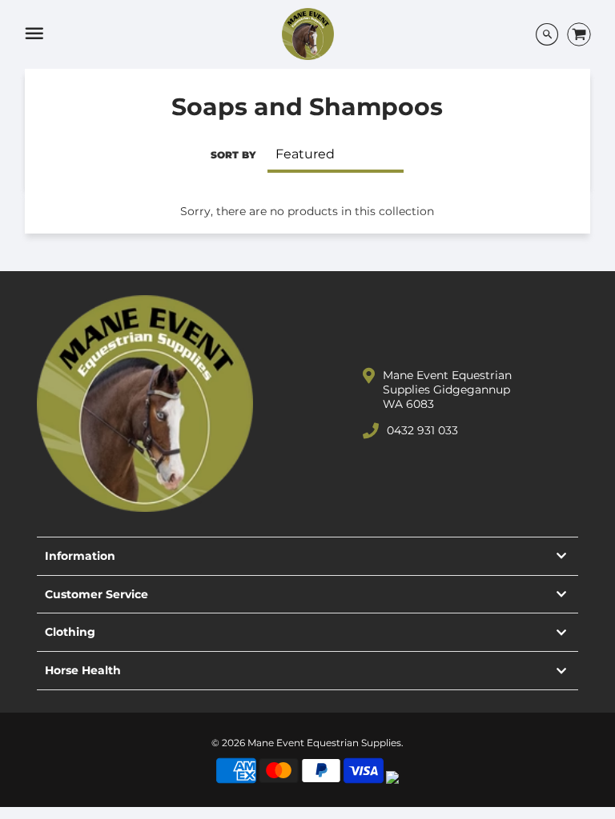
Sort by (233, 155)
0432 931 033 (422, 430)
